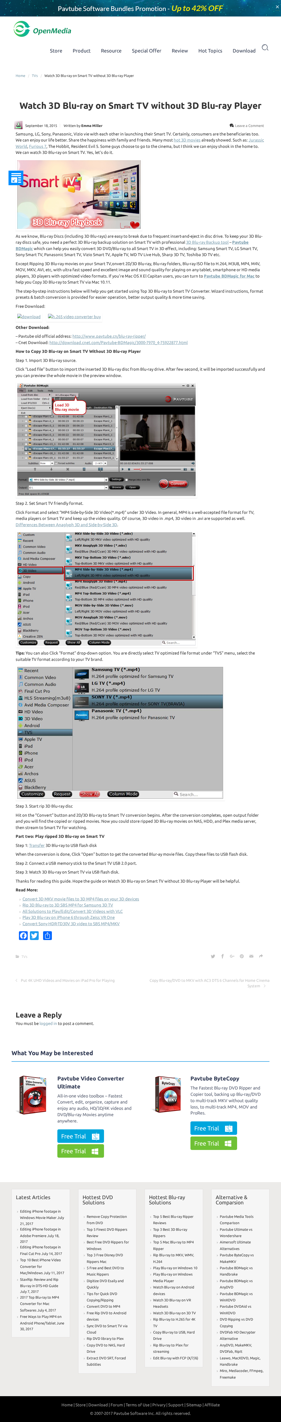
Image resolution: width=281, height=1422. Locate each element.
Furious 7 (37, 146)
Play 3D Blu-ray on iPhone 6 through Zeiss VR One (69, 917)
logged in (48, 1023)
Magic (255, 1358)
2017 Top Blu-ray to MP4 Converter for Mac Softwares (39, 1303)
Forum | (118, 1404)
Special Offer (146, 50)
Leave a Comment (249, 125)
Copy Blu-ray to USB (169, 1332)
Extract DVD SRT (100, 1358)
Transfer (37, 845)
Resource (111, 50)
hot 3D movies (187, 140)
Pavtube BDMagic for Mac (229, 276)
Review (180, 50)
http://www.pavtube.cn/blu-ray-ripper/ (109, 336)
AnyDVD (226, 1345)
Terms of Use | (138, 1404)
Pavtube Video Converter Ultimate (90, 1082)
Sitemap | (195, 1404)
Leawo (225, 1358)
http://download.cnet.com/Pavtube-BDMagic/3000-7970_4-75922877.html (118, 342)
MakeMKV (243, 1345)
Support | (177, 1404)
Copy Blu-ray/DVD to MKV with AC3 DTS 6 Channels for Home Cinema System (209, 983)
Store (56, 50)
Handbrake (229, 1364)
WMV (189, 1255)
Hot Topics (210, 50)
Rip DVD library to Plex (105, 1338)
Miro (223, 1371)
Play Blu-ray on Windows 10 (175, 1268)
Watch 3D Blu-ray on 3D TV (174, 1313)
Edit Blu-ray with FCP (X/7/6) (175, 1358)
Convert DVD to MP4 (103, 1306)
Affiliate (212, 1404)
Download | (99, 1404)
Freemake (228, 1377)
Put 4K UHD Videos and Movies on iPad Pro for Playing (68, 980)
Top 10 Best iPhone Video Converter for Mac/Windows (40, 1266)
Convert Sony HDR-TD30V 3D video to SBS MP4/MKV (71, 923)
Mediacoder (238, 1371)
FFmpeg (256, 1371)
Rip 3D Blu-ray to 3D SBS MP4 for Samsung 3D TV (68, 905)
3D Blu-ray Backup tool (207, 242)
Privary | (159, 1404)
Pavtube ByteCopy (214, 1078)
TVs (35, 75)
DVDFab (226, 1351)
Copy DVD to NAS (101, 1345)
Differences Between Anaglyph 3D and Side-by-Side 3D (66, 524)
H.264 (157, 1261)
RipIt (238, 1351)
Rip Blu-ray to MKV (168, 1255)
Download (244, 50)
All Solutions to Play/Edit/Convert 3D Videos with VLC (73, 911)
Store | (81, 1404)
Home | (68, 1404)
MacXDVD (240, 1358)
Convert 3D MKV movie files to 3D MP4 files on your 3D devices (81, 899)
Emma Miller (91, 125)
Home (20, 75)
